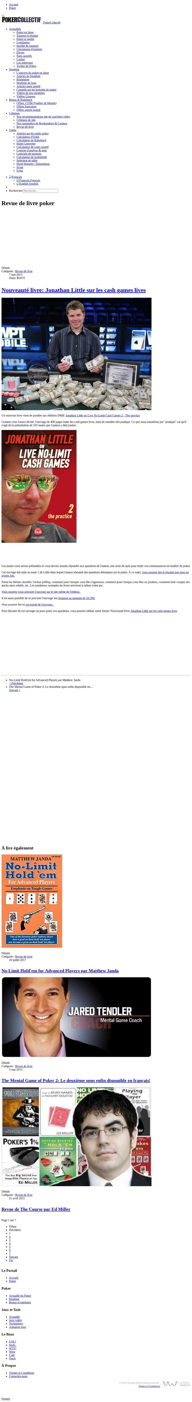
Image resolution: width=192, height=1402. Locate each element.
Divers (20, 52)
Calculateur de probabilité (31, 157)
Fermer (6, 1398)
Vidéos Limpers (25, 96)
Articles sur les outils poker (32, 133)
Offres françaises (26, 106)
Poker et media (25, 39)
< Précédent (16, 683)
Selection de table (26, 160)
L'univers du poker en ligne (32, 72)
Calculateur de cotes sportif (32, 147)
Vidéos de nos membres (30, 93)
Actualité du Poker (20, 1295)
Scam (19, 167)
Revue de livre (25, 126)
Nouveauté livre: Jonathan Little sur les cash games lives (74, 290)
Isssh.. (12, 1345)
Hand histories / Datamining (33, 163)
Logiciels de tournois (28, 153)
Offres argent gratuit (28, 109)
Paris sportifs (24, 56)
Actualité (14, 1316)
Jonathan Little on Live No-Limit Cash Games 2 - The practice (103, 415)
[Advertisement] (96, 237)
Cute (12, 1355)
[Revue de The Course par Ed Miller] (77, 1185)
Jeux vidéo (15, 1320)
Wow (12, 1351)
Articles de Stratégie (28, 76)
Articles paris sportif (28, 86)
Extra (19, 170)
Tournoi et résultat (27, 35)
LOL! (12, 1341)
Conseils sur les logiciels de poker (36, 89)
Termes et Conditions (21, 1372)
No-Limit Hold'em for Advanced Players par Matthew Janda (60, 970)
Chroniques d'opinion (29, 49)
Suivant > (14, 690)
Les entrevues (24, 62)
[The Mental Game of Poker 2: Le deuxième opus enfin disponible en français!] (77, 1056)
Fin (11, 1260)
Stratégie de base (26, 82)
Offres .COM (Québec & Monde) (36, 103)
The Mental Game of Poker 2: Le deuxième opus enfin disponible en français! (76, 1080)
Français (34, 180)
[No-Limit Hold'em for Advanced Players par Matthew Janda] (32, 946)
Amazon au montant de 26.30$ (76, 598)
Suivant (13, 1256)
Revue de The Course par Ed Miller (36, 1209)
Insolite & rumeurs (27, 45)
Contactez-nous (18, 1376)
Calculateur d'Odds (27, 136)
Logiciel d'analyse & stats (31, 150)
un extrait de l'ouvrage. (39, 604)
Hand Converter (26, 143)
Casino (20, 59)
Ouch (12, 1358)
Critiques (14, 113)
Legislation (23, 42)
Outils (12, 130)
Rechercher (15, 190)
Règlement (22, 79)
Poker (12, 8)
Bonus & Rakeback (20, 99)
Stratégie (14, 69)
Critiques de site (25, 120)
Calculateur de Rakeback (31, 140)
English (33, 183)
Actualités (15, 29)
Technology (16, 1323)
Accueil (13, 4)
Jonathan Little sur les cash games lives (153, 610)
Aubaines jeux (17, 1327)
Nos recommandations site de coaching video (43, 116)
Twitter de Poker (26, 66)
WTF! (12, 1348)
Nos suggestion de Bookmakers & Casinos (41, 123)
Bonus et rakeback (20, 1302)
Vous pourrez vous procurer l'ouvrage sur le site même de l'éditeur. (41, 591)
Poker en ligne (25, 32)
